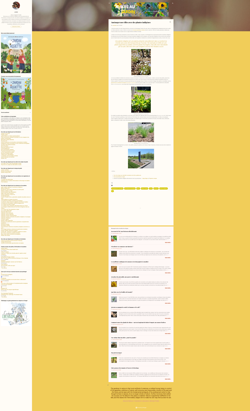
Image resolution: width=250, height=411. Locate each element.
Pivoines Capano (5, 219)
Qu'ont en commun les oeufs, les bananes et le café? (125, 307)
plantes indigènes (163, 188)
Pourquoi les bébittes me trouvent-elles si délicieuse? (13, 279)
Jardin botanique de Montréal (7, 157)
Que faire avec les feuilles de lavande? (122, 292)
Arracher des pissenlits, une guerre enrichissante (125, 277)
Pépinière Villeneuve (5, 218)
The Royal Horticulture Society (8, 150)
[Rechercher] (173, 4)
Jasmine (16, 12)
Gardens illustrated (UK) (6, 171)
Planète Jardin (4, 134)
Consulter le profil (16, 26)
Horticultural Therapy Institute (7, 257)
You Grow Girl (4, 141)
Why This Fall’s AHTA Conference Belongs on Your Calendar (14, 258)
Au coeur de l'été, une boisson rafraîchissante (124, 231)
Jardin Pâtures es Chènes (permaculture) (10, 136)
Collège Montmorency (6, 241)
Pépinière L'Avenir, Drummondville (9, 215)
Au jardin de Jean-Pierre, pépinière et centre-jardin (12, 189)
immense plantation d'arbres (139, 30)
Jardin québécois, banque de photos (9, 199)
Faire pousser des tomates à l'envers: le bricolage (125, 368)
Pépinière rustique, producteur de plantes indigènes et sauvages (15, 216)
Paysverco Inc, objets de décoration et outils (11, 164)
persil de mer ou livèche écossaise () (123, 82)
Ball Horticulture (4, 145)
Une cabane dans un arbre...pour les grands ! (123, 337)
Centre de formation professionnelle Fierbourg (11, 240)
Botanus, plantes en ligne (6, 190)
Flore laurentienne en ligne (119, 176)
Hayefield (3, 260)
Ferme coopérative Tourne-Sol (8, 194)
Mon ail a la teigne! (116, 353)
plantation (156, 188)
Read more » (168, 242)
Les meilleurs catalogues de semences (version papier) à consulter (130, 262)
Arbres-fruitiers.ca (5, 188)
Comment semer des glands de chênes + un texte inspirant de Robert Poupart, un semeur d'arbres (138, 322)
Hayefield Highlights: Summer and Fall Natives (11, 261)
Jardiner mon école (5, 133)
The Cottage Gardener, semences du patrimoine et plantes (14, 229)
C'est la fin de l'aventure (6, 284)
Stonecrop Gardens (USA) (7, 153)
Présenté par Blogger (141, 407)
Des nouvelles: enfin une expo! (8, 265)
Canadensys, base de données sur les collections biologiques (15, 143)
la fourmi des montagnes (6, 274)
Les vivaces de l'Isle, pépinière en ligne (10, 209)
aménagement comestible (117, 188)
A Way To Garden (5, 252)
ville (112, 191)
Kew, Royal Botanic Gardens (7, 149)
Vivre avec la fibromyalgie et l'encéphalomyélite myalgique (14, 283)
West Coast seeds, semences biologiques (11, 234)
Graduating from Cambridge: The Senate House (11, 294)
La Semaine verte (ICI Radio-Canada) (9, 155)
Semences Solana (5, 224)
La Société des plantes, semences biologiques (12, 200)
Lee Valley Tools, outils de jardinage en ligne (11, 163)
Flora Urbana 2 (4, 264)
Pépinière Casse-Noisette (7, 213)
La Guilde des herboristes (7, 179)
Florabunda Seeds (5, 195)
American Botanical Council (7, 147)
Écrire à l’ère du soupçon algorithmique (10, 289)
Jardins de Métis (5, 170)
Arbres (138, 188)
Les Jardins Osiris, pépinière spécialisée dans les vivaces (14, 205)
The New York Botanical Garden (8, 144)
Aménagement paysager (130, 188)
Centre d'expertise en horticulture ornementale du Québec (14, 142)
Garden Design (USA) (6, 172)
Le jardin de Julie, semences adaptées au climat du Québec (14, 202)
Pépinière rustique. (153, 178)
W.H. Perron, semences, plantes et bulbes (10, 233)
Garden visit (3, 158)
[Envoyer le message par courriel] (112, 185)
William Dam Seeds (5, 235)
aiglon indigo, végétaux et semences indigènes (11, 187)
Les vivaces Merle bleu (6, 210)
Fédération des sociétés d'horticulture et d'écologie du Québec (15, 180)
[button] (170, 22)
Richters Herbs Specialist (7, 220)
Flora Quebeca (4, 182)
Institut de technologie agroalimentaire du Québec (12, 243)
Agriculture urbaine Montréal (7, 139)
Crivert (150, 188)
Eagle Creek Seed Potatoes (7, 193)
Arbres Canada (144, 188)
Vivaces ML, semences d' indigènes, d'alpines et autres (13, 231)
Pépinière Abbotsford (6, 211)
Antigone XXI (4, 288)
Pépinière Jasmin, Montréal (7, 214)
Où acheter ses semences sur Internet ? (122, 246)
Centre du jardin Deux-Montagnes (8, 192)
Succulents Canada (5, 225)
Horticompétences (5, 148)
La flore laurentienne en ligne (7, 152)
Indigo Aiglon (145, 178)
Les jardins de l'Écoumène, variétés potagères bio (12, 203)
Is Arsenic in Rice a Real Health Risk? (9, 249)
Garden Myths (4, 248)
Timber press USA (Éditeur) (7, 154)
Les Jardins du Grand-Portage (8, 204)
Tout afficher (4, 268)
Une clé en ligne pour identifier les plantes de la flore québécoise (127, 175)
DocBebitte (3, 278)
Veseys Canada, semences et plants (9, 230)
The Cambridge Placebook (7, 293)
